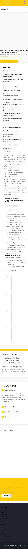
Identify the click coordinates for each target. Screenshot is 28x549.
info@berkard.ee (7, 3)
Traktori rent (4, 534)
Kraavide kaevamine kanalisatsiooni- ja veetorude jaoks (13, 109)
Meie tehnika (6, 495)
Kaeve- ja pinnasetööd (6, 536)
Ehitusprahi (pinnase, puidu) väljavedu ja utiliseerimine (11, 95)
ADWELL (24, 545)
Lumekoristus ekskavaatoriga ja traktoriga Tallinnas (12, 140)
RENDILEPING (7, 148)
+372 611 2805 (6, 1)
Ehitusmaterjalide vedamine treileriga (13, 99)
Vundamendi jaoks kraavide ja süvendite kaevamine (11, 114)
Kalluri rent (3, 532)
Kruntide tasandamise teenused (12, 127)
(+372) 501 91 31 (19, 54)
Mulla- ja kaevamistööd (9, 71)
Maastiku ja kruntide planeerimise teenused (12, 119)
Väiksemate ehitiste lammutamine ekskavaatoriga (12, 75)
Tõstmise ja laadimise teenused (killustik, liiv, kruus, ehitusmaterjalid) (13, 103)
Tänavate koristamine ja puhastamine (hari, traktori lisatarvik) (14, 86)
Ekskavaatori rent (5, 530)
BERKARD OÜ (11, 545)
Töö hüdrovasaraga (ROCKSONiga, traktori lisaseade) (13, 80)
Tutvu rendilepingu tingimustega (9, 61)
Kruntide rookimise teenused (11, 124)
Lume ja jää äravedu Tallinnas (11, 145)
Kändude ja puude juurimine (11, 131)
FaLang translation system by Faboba (5, 501)
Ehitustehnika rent (5, 528)
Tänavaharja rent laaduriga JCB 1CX (13, 90)
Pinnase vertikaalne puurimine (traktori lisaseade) (12, 135)
